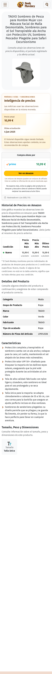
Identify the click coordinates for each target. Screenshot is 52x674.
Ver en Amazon (26, 173)
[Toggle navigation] (5, 5)
